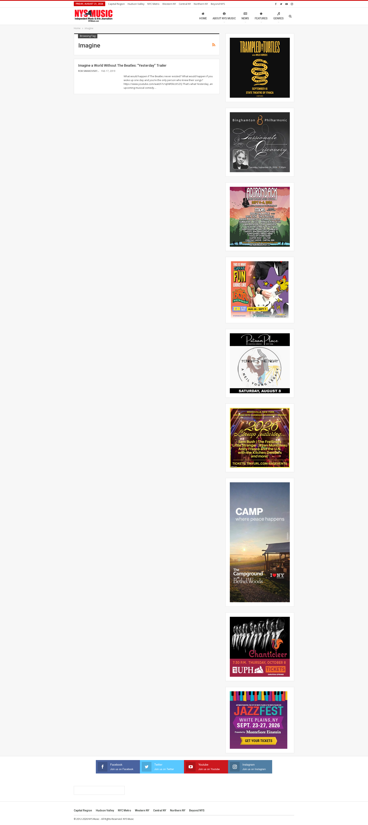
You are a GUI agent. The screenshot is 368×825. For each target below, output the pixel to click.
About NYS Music (224, 18)
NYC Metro (153, 4)
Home (203, 18)
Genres (278, 18)
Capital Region (116, 4)
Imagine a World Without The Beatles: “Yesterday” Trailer (122, 65)
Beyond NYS (218, 4)
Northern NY (201, 4)
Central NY (185, 4)
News (245, 18)
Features (261, 18)
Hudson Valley (136, 4)
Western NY (169, 4)
